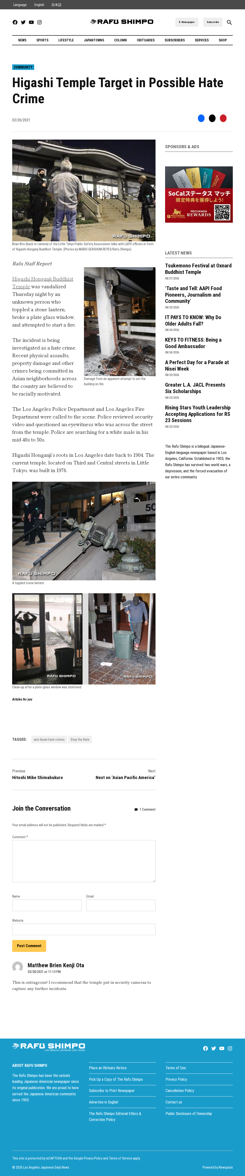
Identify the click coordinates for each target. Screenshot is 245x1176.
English (39, 5)
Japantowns (94, 40)
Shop (223, 40)
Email (90, 896)
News (22, 40)
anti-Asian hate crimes (49, 739)
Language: (20, 5)
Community (23, 67)
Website (17, 920)
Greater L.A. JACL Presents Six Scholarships (195, 388)
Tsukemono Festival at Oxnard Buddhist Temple (198, 268)
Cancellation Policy (180, 1090)
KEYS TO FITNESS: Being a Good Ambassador (193, 343)
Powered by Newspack (218, 1167)
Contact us (174, 1102)
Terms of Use (176, 1068)
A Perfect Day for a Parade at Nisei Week (197, 365)
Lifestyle (66, 40)
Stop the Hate (80, 739)
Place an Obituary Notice (108, 1068)
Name (16, 896)
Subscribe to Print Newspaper (112, 1090)
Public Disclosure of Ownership (189, 1113)
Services (202, 40)
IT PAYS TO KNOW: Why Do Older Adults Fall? (193, 320)
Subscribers (175, 40)
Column (120, 40)
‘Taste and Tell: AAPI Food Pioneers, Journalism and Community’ (193, 294)
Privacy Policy (176, 1079)
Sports (42, 40)
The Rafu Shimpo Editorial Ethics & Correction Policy (115, 1116)
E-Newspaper (187, 22)
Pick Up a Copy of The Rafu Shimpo (116, 1079)
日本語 (56, 5)
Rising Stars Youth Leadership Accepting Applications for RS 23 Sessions (198, 414)
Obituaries (146, 40)
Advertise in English (103, 1102)
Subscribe (213, 22)
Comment (20, 837)
